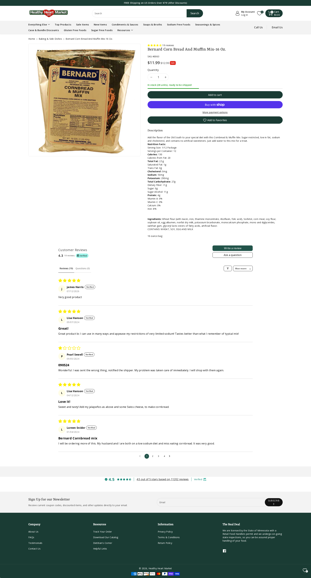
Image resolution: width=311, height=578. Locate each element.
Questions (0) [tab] (82, 268)
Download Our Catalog (105, 537)
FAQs (31, 537)
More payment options (215, 112)
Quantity (153, 70)
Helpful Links (100, 548)
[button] (274, 13)
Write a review (232, 248)
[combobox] (147, 13)
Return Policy (165, 542)
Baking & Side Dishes (50, 38)
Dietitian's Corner (102, 542)
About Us (33, 531)
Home (31, 38)
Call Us (258, 27)
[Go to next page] (170, 456)
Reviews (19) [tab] (66, 268)
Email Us (277, 27)
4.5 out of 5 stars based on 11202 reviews (163, 479)
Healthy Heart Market (160, 568)
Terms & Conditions (169, 537)
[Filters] (228, 268)
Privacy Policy (165, 531)
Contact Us (34, 548)
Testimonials (35, 542)
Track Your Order (102, 531)
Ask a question (233, 255)
